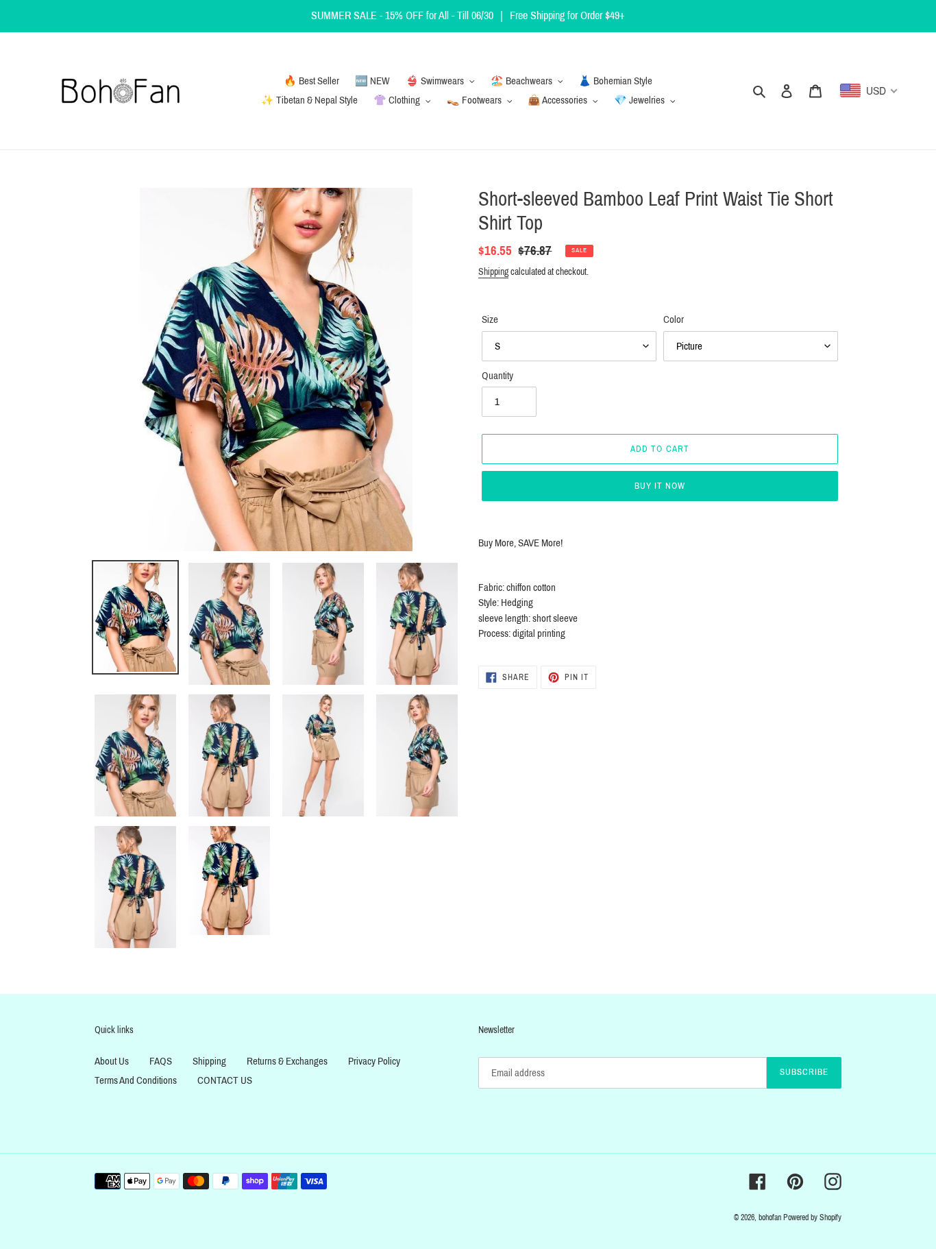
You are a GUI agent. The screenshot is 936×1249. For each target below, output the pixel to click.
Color (673, 319)
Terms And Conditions (136, 1080)
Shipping (493, 272)
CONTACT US (224, 1080)
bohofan (770, 1217)
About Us (112, 1061)
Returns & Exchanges (287, 1061)
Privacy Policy (374, 1061)
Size (490, 319)
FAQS (160, 1061)
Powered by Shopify (812, 1217)
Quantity (497, 375)
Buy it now (660, 486)
